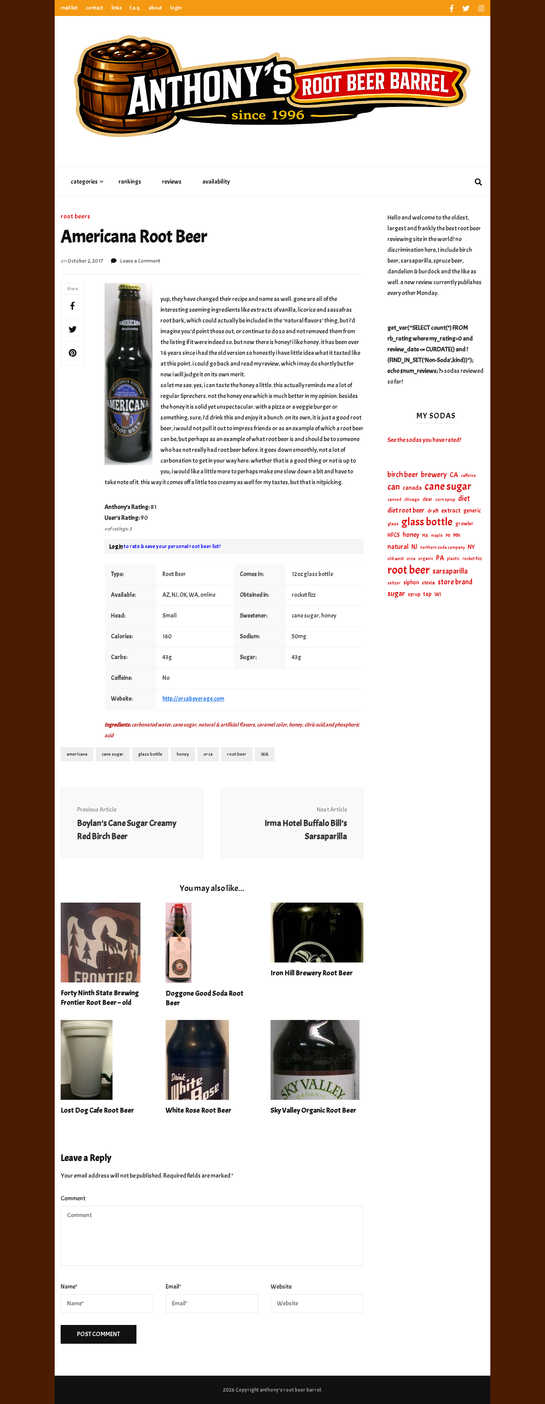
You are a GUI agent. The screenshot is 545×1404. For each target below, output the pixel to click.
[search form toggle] (478, 182)
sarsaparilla (450, 571)
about (155, 7)
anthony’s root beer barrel (290, 1389)
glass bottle (150, 754)
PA (440, 558)
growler (464, 523)
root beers (76, 216)
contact (94, 7)
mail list (69, 7)
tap (427, 594)
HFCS (393, 535)
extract (450, 511)
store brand (455, 582)
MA (425, 535)
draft (432, 510)
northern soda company (442, 547)
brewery (434, 474)
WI (437, 594)
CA (454, 474)
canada (412, 488)
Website (281, 1287)
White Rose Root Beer (198, 1110)
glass (393, 524)
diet (464, 498)
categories (84, 182)
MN (456, 535)
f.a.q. (135, 7)
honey (183, 754)
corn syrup (445, 500)
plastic (453, 559)
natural (398, 546)
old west (395, 559)
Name (69, 1287)
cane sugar (113, 754)
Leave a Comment (140, 260)
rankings (129, 182)
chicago (412, 500)
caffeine (468, 475)
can (393, 487)
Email (173, 1287)
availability (216, 182)
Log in (116, 546)
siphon (411, 582)
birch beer (402, 474)
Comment (73, 1198)
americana (77, 754)
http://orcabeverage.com (193, 699)
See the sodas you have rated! (424, 440)
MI (448, 535)
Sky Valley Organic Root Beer (313, 1110)
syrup (414, 594)
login (176, 7)
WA (265, 754)
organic (425, 559)
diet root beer (406, 510)
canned (394, 499)
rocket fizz (472, 559)
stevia (428, 582)
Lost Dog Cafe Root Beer (97, 1110)
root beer (237, 754)
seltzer (394, 583)
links (116, 7)
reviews (172, 182)
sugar (396, 593)
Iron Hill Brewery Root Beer (312, 973)
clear (427, 499)
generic (472, 510)
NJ (414, 547)
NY (471, 547)
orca (208, 754)
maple (437, 535)
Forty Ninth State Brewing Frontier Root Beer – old (100, 997)
